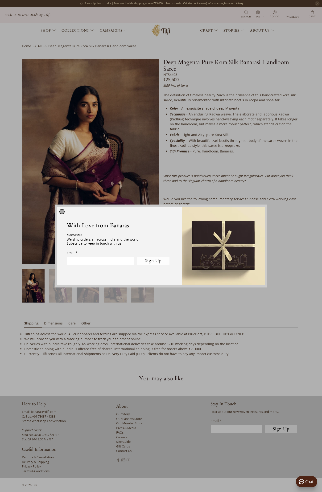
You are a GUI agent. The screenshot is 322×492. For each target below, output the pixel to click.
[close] (62, 211)
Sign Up (153, 260)
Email (72, 252)
